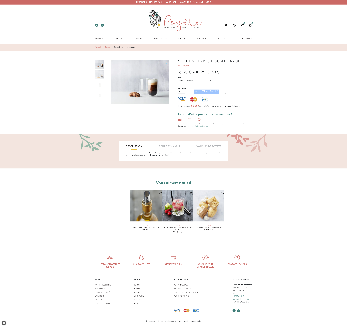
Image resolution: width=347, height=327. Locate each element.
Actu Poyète (224, 39)
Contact (247, 39)
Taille (180, 78)
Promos (201, 39)
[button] (167, 63)
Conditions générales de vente (187, 292)
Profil (234, 25)
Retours (98, 300)
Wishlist (242, 25)
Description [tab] (134, 146)
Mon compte (100, 289)
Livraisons (99, 296)
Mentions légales (181, 285)
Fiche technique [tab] (169, 146)
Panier (250, 25)
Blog (136, 303)
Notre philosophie (103, 285)
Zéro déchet (139, 296)
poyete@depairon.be (200, 126)
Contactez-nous (102, 303)
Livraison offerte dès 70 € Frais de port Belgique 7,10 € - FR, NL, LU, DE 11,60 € (173, 2)
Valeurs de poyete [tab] (208, 146)
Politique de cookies (182, 289)
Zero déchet (160, 39)
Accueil (98, 47)
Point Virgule (183, 65)
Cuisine (139, 39)
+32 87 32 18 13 (238, 296)
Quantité (182, 89)
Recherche (226, 25)
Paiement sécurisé (102, 292)
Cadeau (182, 39)
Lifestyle (119, 39)
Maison (99, 39)
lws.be (198, 321)
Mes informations (181, 296)
